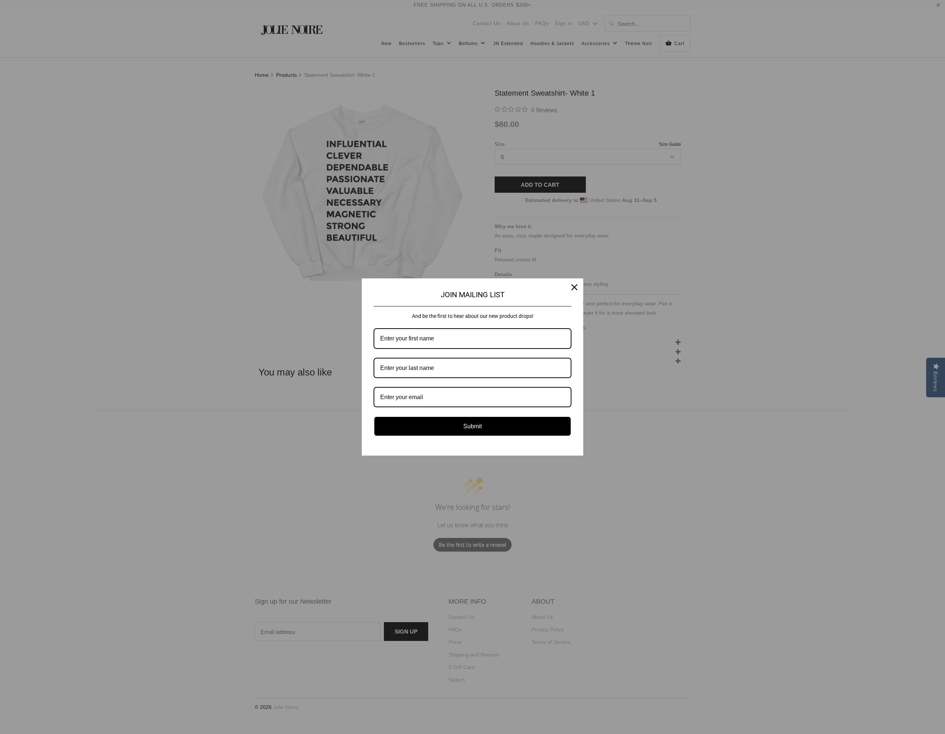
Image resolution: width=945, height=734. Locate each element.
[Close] (574, 287)
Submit (472, 426)
